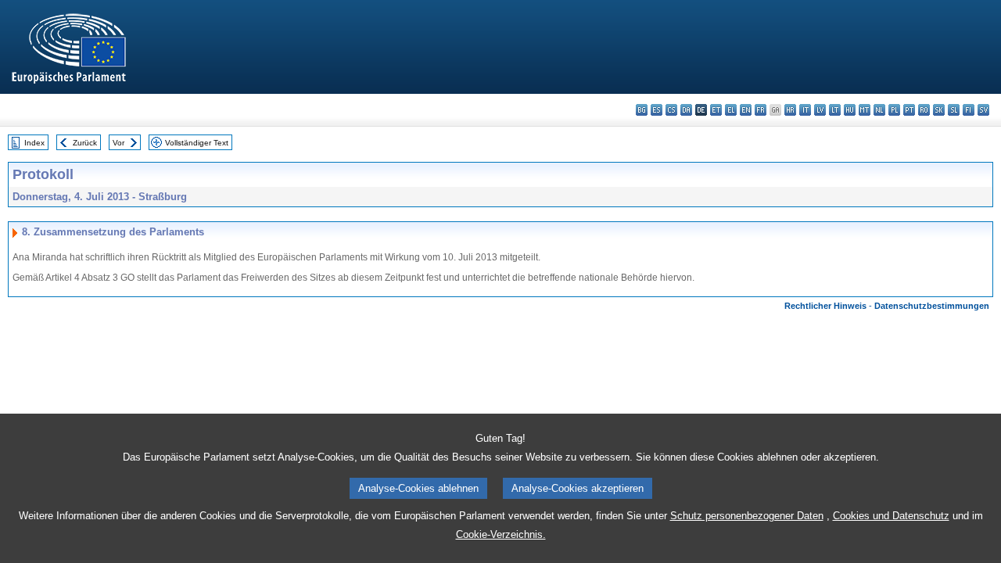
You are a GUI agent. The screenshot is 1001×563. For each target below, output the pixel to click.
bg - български (642, 110)
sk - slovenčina (939, 110)
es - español (656, 110)
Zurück (85, 142)
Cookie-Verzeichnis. (501, 534)
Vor (118, 142)
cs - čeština (671, 110)
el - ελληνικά (731, 110)
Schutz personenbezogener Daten (746, 516)
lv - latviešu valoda (820, 110)
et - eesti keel (716, 110)
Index (34, 142)
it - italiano (805, 110)
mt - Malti (864, 110)
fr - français (760, 110)
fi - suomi (968, 110)
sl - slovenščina (954, 110)
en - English (746, 110)
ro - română (924, 110)
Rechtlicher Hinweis (825, 305)
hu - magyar (850, 110)
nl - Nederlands (879, 110)
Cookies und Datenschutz (891, 516)
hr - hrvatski (790, 110)
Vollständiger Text (196, 142)
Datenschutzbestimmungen (931, 305)
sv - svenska (983, 110)
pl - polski (894, 110)
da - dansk (686, 110)
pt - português (909, 110)
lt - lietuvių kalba (835, 110)
